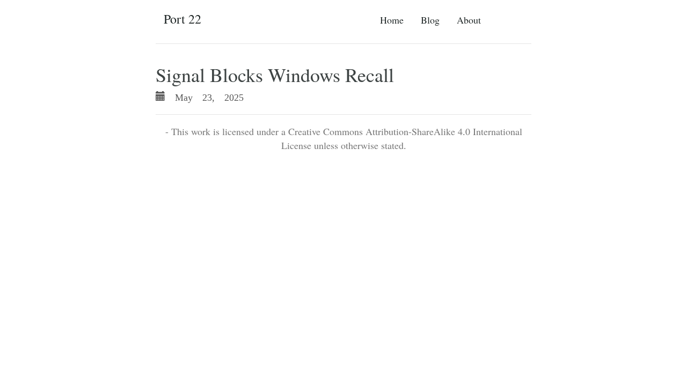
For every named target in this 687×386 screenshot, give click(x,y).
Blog (430, 19)
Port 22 (182, 18)
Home (392, 19)
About (469, 19)
